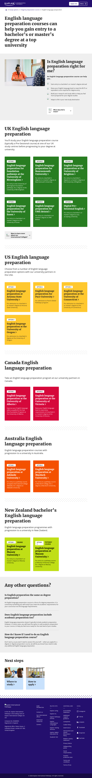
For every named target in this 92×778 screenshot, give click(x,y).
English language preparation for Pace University (44, 294)
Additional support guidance (66, 716)
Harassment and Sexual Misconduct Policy (68, 733)
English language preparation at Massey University (16, 550)
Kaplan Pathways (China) (55, 717)
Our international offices (41, 716)
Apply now (74, 4)
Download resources (39, 720)
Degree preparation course (30, 10)
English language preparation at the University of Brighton (74, 169)
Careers (38, 724)
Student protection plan (68, 756)
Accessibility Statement (67, 711)
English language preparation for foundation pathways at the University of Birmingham (16, 172)
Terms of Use (67, 765)
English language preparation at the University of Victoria (45, 400)
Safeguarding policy (67, 747)
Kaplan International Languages (54, 723)
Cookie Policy (67, 725)
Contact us (39, 712)
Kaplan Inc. (53, 714)
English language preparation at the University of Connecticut (74, 295)
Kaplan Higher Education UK (54, 733)
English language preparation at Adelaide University (16, 473)
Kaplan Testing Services (54, 728)
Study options (14, 10)
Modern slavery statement (68, 739)
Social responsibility (67, 751)
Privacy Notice (67, 743)
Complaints (66, 721)
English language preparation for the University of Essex (16, 210)
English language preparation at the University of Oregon (17, 328)
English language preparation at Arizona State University (16, 295)
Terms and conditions (66, 761)
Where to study (12, 683)
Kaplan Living (54, 711)
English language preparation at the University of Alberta (17, 400)
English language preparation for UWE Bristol (44, 209)
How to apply (32, 683)
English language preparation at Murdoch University (44, 473)
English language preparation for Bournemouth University (44, 169)
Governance (67, 728)
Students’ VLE (54, 737)
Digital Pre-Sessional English (73, 207)
